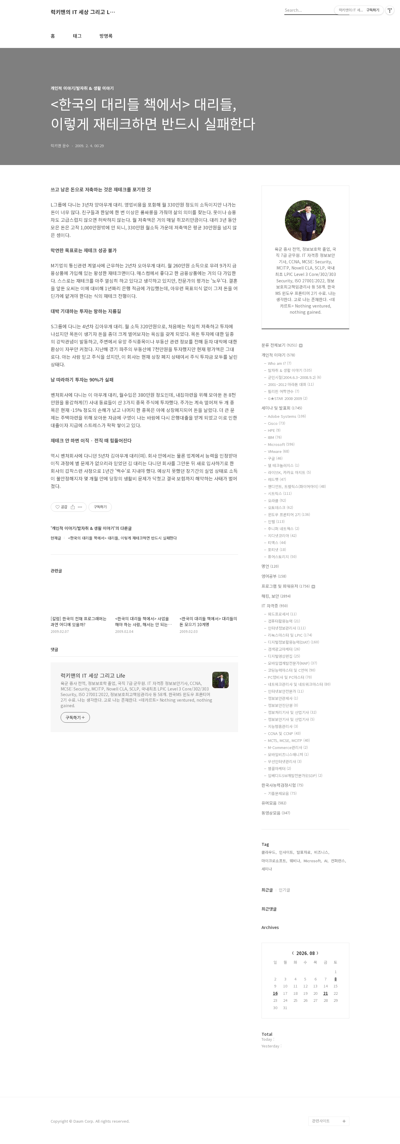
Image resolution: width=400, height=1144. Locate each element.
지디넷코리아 (282, 535)
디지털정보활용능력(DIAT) (293, 642)
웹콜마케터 (279, 768)
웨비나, (295, 860)
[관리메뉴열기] (389, 10)
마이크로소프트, (274, 860)
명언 (270, 566)
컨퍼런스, (338, 860)
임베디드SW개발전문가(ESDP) (295, 775)
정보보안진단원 (283, 705)
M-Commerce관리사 (288, 747)
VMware (278, 451)
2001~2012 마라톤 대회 (291, 384)
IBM (275, 437)
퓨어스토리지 (282, 556)
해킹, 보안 (276, 596)
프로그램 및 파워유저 (285, 586)
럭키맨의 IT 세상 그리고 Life (83, 12)
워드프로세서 (282, 614)
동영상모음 (275, 813)
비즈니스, (321, 852)
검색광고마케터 (284, 649)
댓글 (54, 649)
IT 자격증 (274, 606)
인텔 (276, 521)
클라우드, (269, 852)
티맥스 (277, 542)
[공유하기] (72, 507)
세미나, (267, 869)
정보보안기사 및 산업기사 (291, 719)
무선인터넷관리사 (285, 761)
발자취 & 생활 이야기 (290, 370)
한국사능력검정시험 (282, 785)
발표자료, (304, 852)
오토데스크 (280, 507)
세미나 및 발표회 (281, 408)
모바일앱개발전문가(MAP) (292, 663)
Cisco (276, 423)
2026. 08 (305, 953)
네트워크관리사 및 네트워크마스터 (299, 684)
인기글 (284, 890)
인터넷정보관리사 (287, 628)
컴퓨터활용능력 (284, 621)
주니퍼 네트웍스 (283, 528)
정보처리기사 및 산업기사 (292, 712)
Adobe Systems (287, 416)
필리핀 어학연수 (283, 391)
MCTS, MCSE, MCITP (289, 740)
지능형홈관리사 (283, 726)
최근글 (267, 890)
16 (275, 993)
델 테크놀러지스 (283, 465)
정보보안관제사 (283, 698)
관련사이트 (321, 1121)
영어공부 (273, 576)
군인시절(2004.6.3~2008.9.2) (294, 377)
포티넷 (277, 549)
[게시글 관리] (80, 507)
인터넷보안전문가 (286, 691)
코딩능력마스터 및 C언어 (291, 670)
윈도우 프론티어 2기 (289, 514)
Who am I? (279, 363)
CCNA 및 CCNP (284, 733)
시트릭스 (280, 493)
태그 (77, 35)
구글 (275, 458)
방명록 (106, 35)
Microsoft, (313, 860)
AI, (326, 860)
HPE (274, 430)
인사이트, (286, 852)
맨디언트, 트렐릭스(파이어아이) (297, 486)
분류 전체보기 (279, 345)
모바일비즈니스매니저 (288, 754)
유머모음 (273, 803)
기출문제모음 (282, 793)
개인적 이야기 (278, 355)
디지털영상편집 (284, 656)
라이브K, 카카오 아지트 (289, 472)
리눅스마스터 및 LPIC (290, 635)
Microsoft (281, 444)
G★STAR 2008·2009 (287, 398)
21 (325, 993)
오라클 (277, 500)
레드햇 (277, 479)
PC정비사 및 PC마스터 (290, 677)
